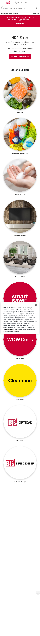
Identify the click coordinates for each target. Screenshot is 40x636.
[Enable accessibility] (38, 593)
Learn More (20, 23)
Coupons (36, 13)
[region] (20, 318)
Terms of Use (8, 329)
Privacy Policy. (18, 321)
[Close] (35, 305)
